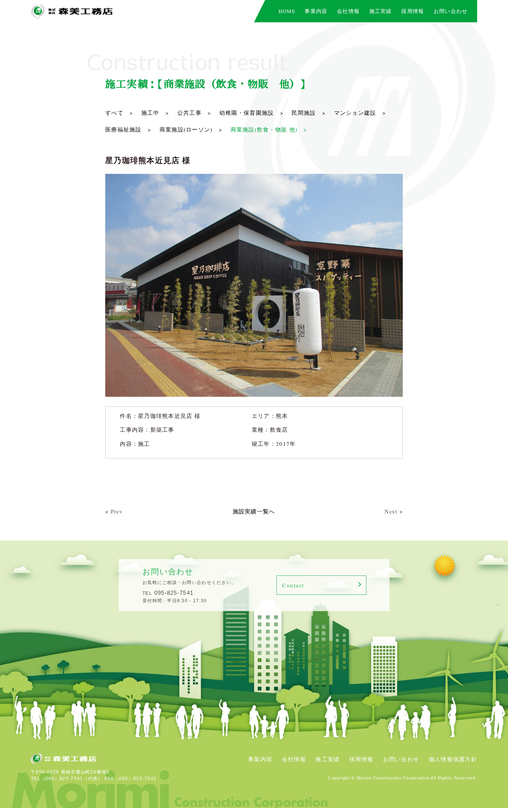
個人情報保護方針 (453, 759)
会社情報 (294, 759)
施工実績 (327, 759)
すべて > (119, 112)
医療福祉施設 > (128, 129)
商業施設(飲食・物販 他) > (269, 129)
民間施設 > (308, 112)
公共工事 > (194, 112)
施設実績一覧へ (254, 511)
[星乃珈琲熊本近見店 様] (254, 178)
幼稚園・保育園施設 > (251, 112)
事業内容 (260, 759)
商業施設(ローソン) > (191, 129)
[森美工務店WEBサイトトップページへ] (72, 11)
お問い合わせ (401, 759)
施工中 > (155, 112)
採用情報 (361, 759)
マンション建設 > (360, 112)
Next (391, 511)
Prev (117, 511)
